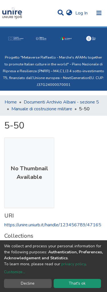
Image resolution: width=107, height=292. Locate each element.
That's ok (77, 283)
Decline (28, 283)
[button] (69, 13)
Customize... (14, 272)
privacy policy (73, 264)
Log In (82, 13)
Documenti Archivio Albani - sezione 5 (61, 102)
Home (11, 102)
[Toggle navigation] (99, 13)
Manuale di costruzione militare (41, 109)
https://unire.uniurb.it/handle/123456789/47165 (52, 225)
